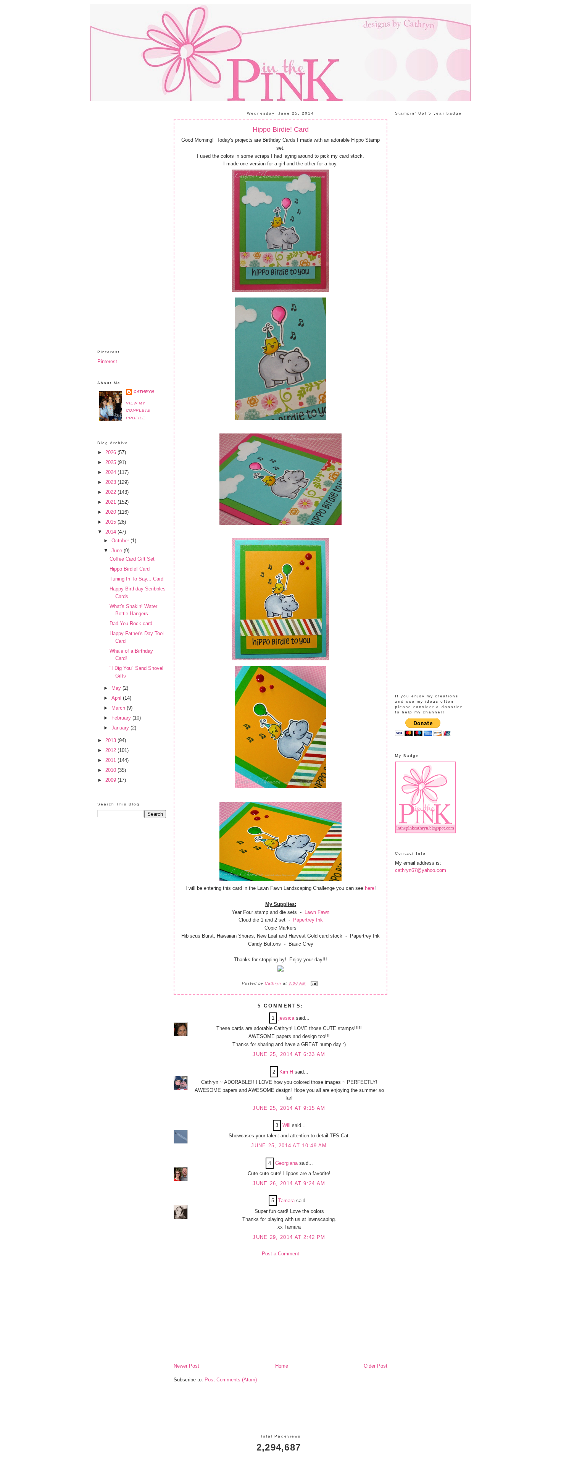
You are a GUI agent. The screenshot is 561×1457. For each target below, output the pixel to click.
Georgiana (286, 1163)
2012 (111, 750)
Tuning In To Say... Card (136, 579)
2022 (111, 492)
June (117, 550)
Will (286, 1125)
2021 (111, 502)
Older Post (375, 1366)
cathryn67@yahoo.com (420, 870)
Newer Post (186, 1366)
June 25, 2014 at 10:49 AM (289, 1145)
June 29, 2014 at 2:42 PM (289, 1237)
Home (281, 1366)
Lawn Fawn (316, 912)
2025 (111, 462)
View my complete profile (138, 410)
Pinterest (107, 361)
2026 (111, 452)
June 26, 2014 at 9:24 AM (289, 1183)
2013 (111, 740)
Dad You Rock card (131, 623)
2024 (111, 472)
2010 (111, 770)
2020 (111, 512)
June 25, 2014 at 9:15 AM (289, 1108)
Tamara (286, 1200)
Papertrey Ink (307, 920)
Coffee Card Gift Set (132, 559)
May (117, 688)
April (117, 698)
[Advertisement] (131, 219)
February (121, 718)
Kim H (286, 1072)
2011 (111, 760)
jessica (286, 1018)
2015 (111, 522)
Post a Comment (280, 1253)
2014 (111, 532)
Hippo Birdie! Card (130, 569)
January (121, 728)
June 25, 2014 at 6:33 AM (289, 1054)
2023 (111, 482)
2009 (111, 780)
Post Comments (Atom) (231, 1380)
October (121, 540)
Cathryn (144, 392)
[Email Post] (313, 983)
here (369, 888)
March (119, 708)
